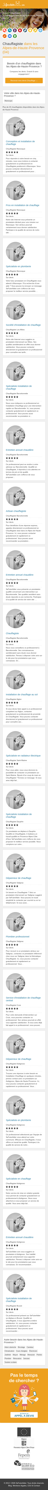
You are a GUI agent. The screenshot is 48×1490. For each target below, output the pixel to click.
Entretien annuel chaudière (19, 450)
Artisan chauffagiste (16, 511)
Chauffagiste (12, 633)
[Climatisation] (40, 30)
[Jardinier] (15, 36)
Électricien (33, 1351)
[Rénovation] (35, 30)
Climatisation (9, 1351)
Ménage (23, 1355)
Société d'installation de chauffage (23, 325)
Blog (10, 1486)
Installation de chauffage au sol (22, 694)
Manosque (8, 101)
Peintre (39, 1355)
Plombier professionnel (17, 936)
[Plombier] (10, 30)
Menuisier (31, 1355)
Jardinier (8, 1355)
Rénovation (17, 1358)
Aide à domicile (10, 1347)
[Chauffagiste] (20, 30)
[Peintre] (25, 30)
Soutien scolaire (11, 1362)
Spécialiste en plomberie (18, 266)
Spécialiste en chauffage (18, 1178)
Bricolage (21, 1347)
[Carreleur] (10, 36)
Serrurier (26, 1358)
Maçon (15, 1355)
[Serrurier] (5, 30)
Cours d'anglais (21, 1351)
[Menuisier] (30, 30)
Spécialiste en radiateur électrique (23, 755)
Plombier (8, 1358)
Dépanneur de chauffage (18, 878)
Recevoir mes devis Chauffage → (24, 80)
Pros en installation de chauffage (22, 205)
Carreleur (30, 1347)
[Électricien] (15, 30)
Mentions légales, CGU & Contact (26, 1486)
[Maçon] (5, 36)
